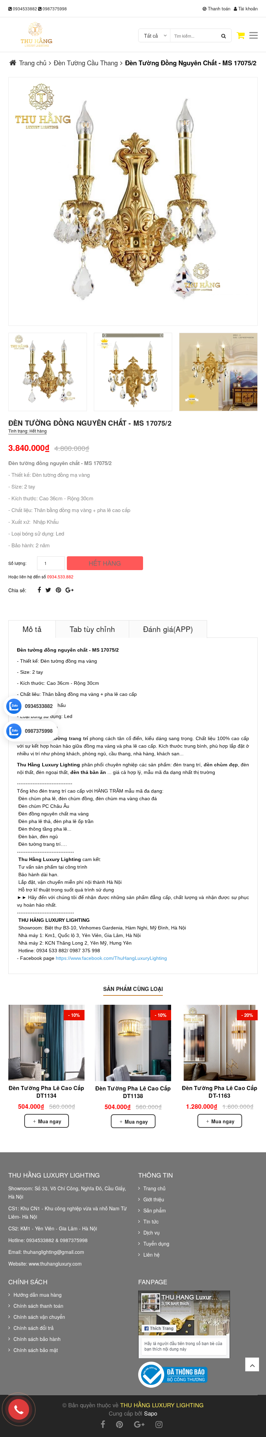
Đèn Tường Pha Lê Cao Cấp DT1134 (47, 1091)
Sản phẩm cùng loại (133, 989)
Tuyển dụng (156, 1243)
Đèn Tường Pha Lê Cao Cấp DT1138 (133, 1092)
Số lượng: (17, 563)
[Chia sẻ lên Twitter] (49, 589)
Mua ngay (49, 1121)
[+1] (69, 589)
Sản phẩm (154, 1210)
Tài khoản (247, 8)
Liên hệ (151, 1254)
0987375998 (55, 8)
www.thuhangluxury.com (55, 1263)
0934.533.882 (60, 576)
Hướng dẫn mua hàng (38, 1294)
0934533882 (25, 8)
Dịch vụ (151, 1232)
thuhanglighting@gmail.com (53, 1251)
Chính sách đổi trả (34, 1327)
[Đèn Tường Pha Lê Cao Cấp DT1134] (46, 1043)
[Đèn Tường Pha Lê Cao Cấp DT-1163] (219, 1043)
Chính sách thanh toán (38, 1305)
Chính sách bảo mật (36, 1349)
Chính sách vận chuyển (39, 1316)
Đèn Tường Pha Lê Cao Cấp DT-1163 (220, 1091)
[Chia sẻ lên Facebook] (40, 589)
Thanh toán (218, 8)
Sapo (150, 1413)
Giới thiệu (153, 1199)
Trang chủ (154, 1188)
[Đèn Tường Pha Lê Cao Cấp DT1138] (133, 1043)
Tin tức (151, 1221)
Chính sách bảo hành (37, 1338)
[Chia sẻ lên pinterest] (59, 589)
